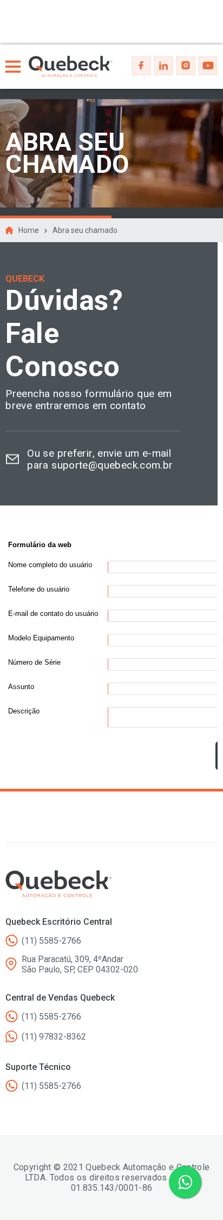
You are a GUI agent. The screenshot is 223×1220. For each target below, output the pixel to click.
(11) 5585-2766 (51, 941)
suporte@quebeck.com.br (112, 465)
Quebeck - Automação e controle (71, 66)
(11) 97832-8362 (54, 1036)
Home (28, 230)
